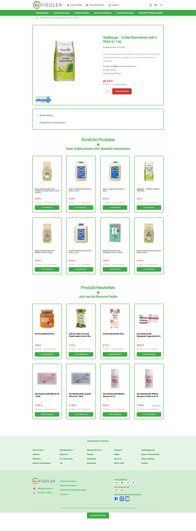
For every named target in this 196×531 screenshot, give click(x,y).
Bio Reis (76, 17)
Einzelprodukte (42, 13)
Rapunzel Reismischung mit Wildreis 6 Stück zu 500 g (44, 252)
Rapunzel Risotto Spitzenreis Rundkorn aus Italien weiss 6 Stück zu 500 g (47, 191)
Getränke (144, 463)
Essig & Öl (118, 450)
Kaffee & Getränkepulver (42, 463)
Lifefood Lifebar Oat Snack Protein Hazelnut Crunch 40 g (80, 335)
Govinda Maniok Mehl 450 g (113, 334)
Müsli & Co (64, 454)
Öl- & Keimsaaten (66, 459)
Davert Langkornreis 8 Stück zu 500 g (114, 190)
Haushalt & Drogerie (125, 13)
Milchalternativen (66, 450)
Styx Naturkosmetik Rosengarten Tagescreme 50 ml (148, 335)
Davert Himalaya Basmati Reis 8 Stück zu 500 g (80, 190)
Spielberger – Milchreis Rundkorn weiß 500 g (148, 190)
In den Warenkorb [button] (47, 207)
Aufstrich (36, 454)
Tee (61, 463)
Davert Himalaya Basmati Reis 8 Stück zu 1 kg (80, 252)
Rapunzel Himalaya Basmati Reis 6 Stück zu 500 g (149, 252)
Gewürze (90, 454)
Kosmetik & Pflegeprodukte (150, 13)
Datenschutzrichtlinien (68, 485)
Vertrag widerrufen (98, 515)
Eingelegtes (91, 459)
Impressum (64, 494)
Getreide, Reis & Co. (94, 450)
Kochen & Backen (81, 13)
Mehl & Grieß (119, 463)
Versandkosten (121, 84)
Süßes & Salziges (147, 459)
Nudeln (116, 454)
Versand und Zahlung (68, 481)
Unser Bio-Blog (76, 5)
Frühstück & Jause (61, 13)
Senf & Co (118, 459)
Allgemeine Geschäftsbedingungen (73, 490)
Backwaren (37, 459)
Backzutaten (91, 463)
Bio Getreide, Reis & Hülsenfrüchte (62, 17)
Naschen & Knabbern (103, 13)
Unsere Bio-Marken (96, 5)
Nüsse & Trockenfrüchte (150, 454)
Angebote (115, 5)
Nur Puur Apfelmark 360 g (44, 334)
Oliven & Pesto (38, 450)
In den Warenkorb (122, 91)
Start (37, 17)
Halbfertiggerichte (148, 450)
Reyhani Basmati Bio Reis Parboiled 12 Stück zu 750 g (112, 252)
